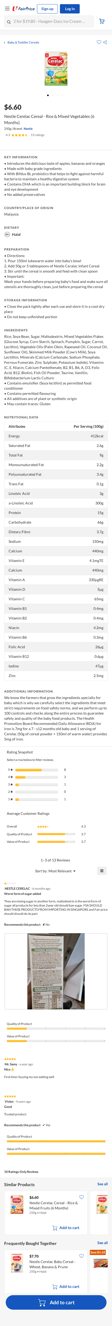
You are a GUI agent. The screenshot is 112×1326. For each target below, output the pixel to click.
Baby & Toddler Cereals (23, 42)
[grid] (56, 1213)
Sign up (47, 8)
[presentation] (56, 971)
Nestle (28, 129)
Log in (70, 8)
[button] (105, 42)
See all (102, 1184)
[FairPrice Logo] (24, 9)
